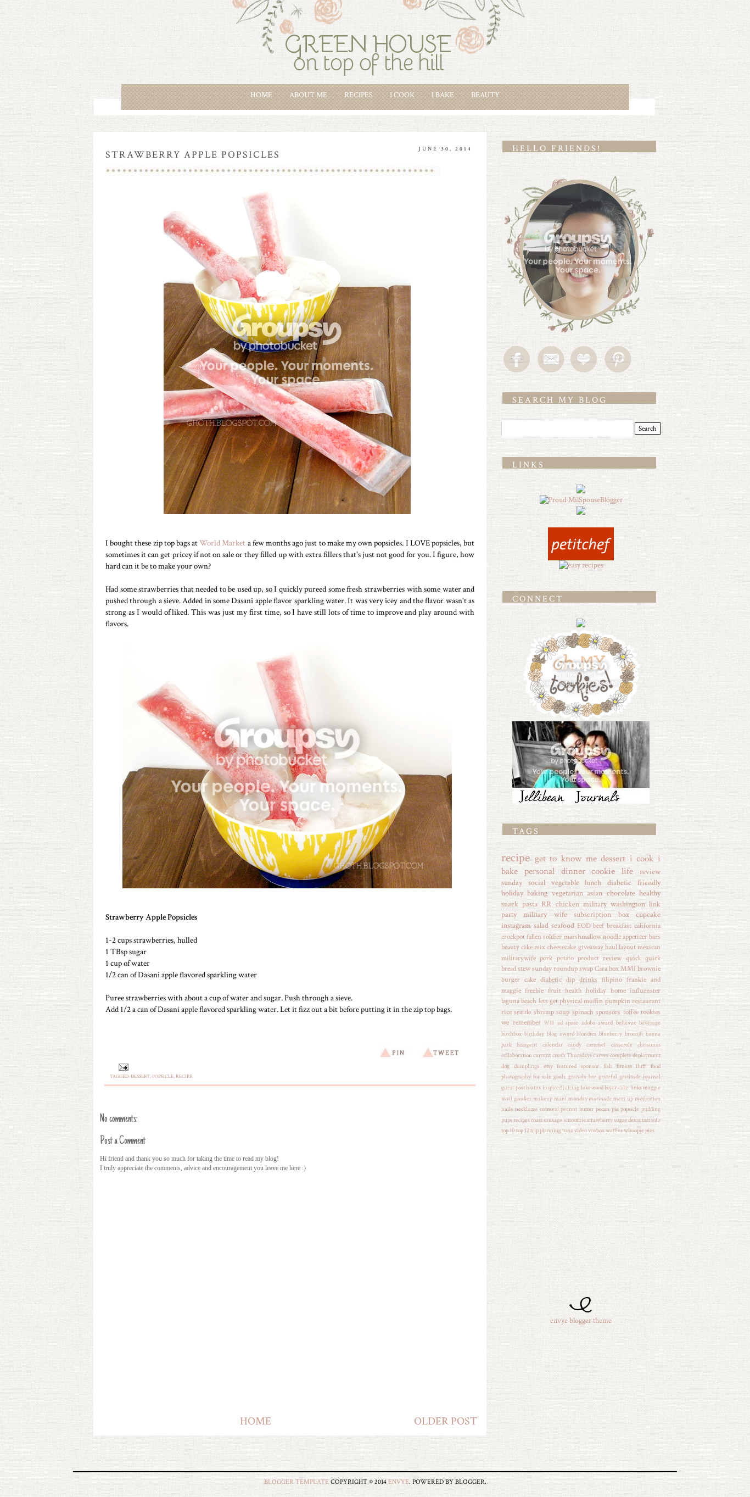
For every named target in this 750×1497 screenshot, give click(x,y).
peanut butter (577, 1109)
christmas (649, 1044)
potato (565, 958)
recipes (521, 1120)
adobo (588, 1023)
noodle (612, 936)
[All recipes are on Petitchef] (581, 532)
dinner (573, 871)
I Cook (402, 95)
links (636, 1087)
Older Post (445, 1421)
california (647, 925)
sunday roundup (555, 968)
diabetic (551, 979)
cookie (603, 871)
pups (506, 1120)
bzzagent (527, 1044)
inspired (552, 1087)
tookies (651, 1012)
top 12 (522, 1130)
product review (600, 958)
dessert (140, 1076)
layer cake (617, 1087)
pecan (602, 1109)
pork (546, 958)
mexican (649, 947)
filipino (612, 979)
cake (530, 979)
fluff (641, 1066)
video (580, 1130)
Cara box (607, 968)
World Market (222, 543)
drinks (588, 979)
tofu (656, 1120)
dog (505, 1066)
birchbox (511, 1033)
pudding (651, 1109)
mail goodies (516, 1098)
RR (546, 904)
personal (539, 871)
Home (261, 95)
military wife (545, 915)
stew (524, 968)
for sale (542, 1076)
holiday (596, 990)
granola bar (582, 1076)
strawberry (600, 1120)
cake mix (533, 947)
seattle (522, 1012)
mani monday (570, 1098)
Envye (398, 1482)
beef (598, 925)
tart (646, 1120)
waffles (614, 1130)
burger (510, 979)
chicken (567, 904)
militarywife (518, 958)
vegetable (565, 883)
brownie (649, 968)
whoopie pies (639, 1130)
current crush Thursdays (562, 1055)
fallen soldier (544, 936)
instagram (516, 926)
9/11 (549, 1023)
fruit (554, 990)
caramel (596, 1044)
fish (607, 1066)
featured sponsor (578, 1066)
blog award (560, 1033)
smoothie (575, 1120)
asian (594, 893)
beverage (650, 1023)
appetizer (635, 936)
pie (615, 1109)
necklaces (526, 1109)
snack (509, 904)
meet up (623, 1098)
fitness (624, 1066)
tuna (567, 1130)
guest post (513, 1087)
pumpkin (617, 1001)
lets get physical (561, 1001)
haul (611, 947)
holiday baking (524, 893)
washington (628, 904)
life (627, 871)
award (605, 1023)
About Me (308, 95)
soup (562, 1012)
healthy (650, 893)
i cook (642, 859)
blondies (586, 1033)
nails (507, 1109)
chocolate (621, 893)
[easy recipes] (581, 565)
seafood (562, 926)
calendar (552, 1044)
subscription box (601, 915)
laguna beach (518, 1001)
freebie (534, 990)
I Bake (443, 95)
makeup (542, 1098)
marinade (600, 1098)
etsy (548, 1066)
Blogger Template (296, 1482)
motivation (648, 1098)
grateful (607, 1076)
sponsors (608, 1012)
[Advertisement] (570, 1221)
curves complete (612, 1055)
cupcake (648, 915)
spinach (583, 1012)
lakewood (592, 1087)
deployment (647, 1055)
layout (627, 947)
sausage (553, 1120)
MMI (628, 968)
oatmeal (549, 1109)
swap (586, 968)
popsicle (162, 1076)
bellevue (626, 1023)
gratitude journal (640, 1076)
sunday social (523, 883)
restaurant (646, 1001)
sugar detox (627, 1120)
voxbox (596, 1130)
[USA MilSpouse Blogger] (581, 500)
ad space (568, 1023)
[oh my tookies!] (581, 634)
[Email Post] (122, 1067)
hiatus (533, 1087)
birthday (534, 1033)
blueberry (610, 1033)
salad (541, 926)
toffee (631, 1012)
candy (574, 1044)
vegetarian (567, 893)
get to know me (566, 859)
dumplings (526, 1066)
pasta (530, 904)
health (573, 990)
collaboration (516, 1055)
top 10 (508, 1130)
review (650, 872)
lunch (593, 883)
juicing (571, 1087)
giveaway (590, 947)
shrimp (544, 1012)
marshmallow (582, 936)
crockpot (513, 936)
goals (559, 1076)
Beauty (485, 95)
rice (506, 1012)
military (595, 904)
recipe (184, 1076)
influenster (645, 990)
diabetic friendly (634, 883)
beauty (510, 947)
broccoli (634, 1033)
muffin (593, 1001)
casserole (622, 1044)
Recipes (358, 95)
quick (633, 958)
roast (536, 1120)
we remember (521, 1022)
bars (655, 936)
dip (570, 979)
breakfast (619, 925)
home (618, 990)
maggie (652, 1087)
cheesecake (561, 947)
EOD (584, 925)
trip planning (545, 1130)
